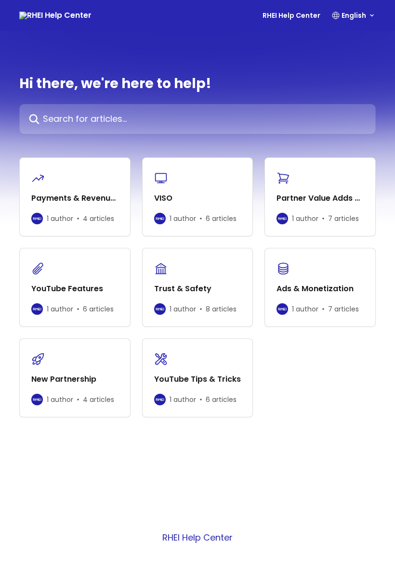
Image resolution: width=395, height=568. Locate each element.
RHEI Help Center (291, 15)
